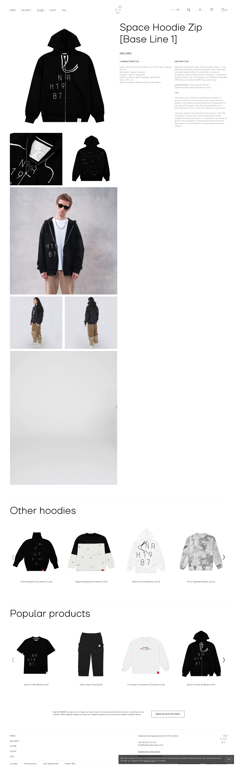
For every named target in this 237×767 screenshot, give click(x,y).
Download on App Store (149, 751)
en (178, 10)
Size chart (126, 53)
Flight (52, 10)
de (172, 10)
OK (228, 759)
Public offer (70, 763)
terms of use (149, 760)
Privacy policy (30, 763)
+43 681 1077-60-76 (147, 742)
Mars (13, 10)
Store (40, 10)
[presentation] (13, 557)
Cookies (14, 763)
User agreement (50, 763)
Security (26, 10)
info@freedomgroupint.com (150, 745)
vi (175, 10)
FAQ (64, 10)
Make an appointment (168, 714)
